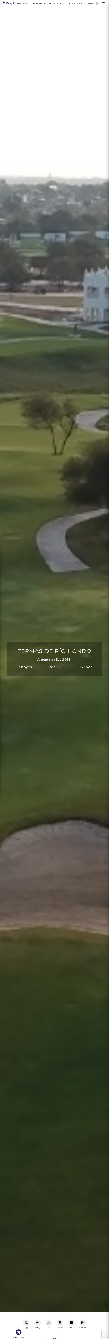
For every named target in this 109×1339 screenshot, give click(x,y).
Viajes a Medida (38, 3)
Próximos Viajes (21, 3)
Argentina (45, 659)
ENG (98, 3)
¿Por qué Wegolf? (57, 3)
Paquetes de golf (75, 3)
